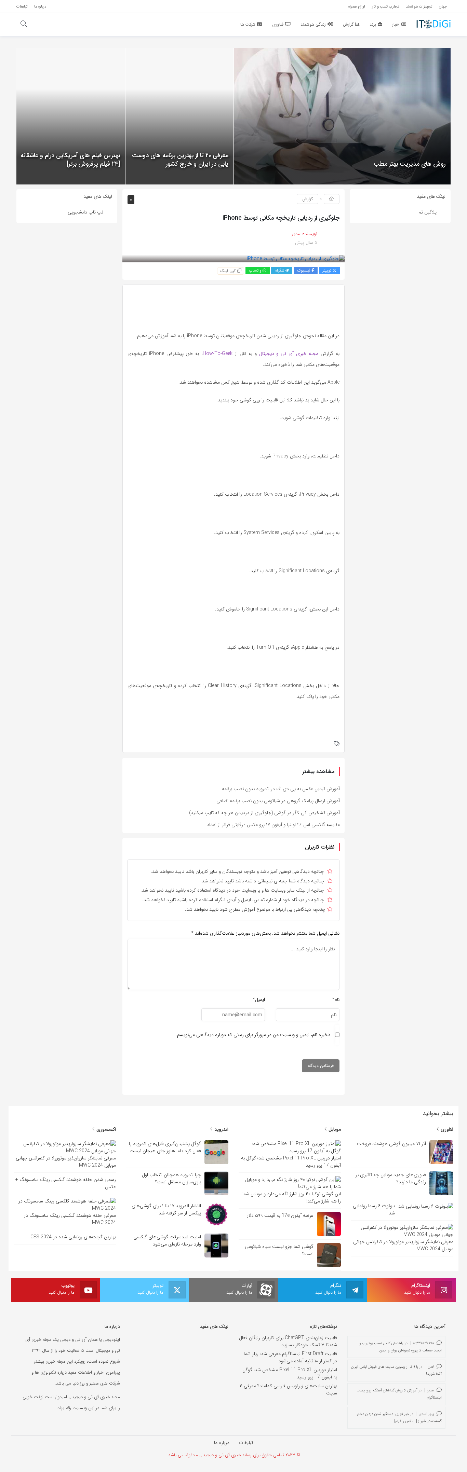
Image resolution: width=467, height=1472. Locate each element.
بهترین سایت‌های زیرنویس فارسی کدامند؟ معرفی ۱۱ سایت (288, 1389)
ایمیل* (259, 999)
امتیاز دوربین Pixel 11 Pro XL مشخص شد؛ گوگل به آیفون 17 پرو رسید (289, 1373)
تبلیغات (246, 1442)
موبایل (334, 1129)
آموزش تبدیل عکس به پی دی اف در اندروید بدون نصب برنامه (281, 789)
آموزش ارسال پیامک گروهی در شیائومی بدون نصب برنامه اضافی (278, 800)
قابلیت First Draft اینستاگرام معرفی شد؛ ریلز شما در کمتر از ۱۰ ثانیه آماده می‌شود (290, 1357)
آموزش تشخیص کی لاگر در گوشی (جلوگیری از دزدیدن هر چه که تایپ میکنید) (264, 812)
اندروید (220, 1129)
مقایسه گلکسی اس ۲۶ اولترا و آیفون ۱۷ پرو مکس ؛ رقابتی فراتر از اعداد (273, 824)
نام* (335, 999)
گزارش (307, 199)
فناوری (446, 1129)
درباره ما (221, 1442)
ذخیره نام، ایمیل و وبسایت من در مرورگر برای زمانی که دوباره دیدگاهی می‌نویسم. (253, 1034)
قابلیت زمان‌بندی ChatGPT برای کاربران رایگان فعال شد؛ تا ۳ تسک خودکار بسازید (288, 1341)
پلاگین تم (427, 212)
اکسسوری (105, 1129)
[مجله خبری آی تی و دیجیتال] (433, 24)
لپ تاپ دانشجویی (85, 212)
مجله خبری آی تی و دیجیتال (289, 353)
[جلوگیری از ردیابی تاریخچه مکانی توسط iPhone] (296, 258)
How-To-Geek (217, 353)
